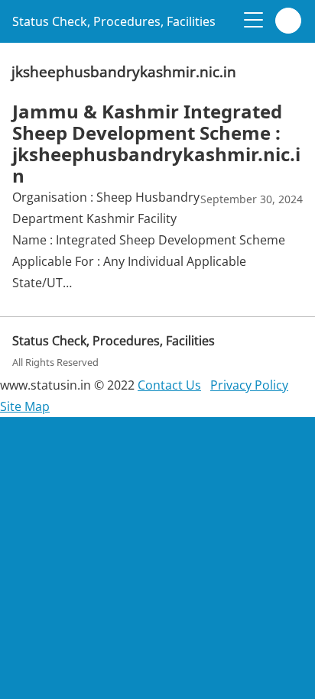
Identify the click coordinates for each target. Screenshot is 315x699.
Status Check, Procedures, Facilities (114, 21)
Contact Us (169, 385)
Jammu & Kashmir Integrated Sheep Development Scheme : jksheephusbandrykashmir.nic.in (156, 143)
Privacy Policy (249, 385)
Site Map (25, 406)
